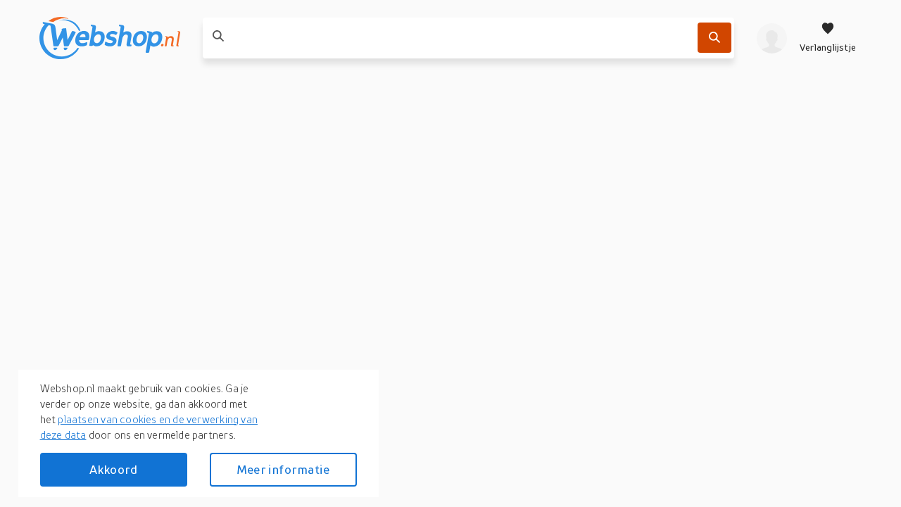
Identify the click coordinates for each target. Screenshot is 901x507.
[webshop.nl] (109, 38)
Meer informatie (283, 469)
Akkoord (113, 469)
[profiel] (772, 38)
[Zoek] (714, 38)
